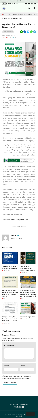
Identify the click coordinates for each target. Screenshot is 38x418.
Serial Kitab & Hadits (15, 18)
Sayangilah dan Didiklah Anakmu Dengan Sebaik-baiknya (27, 268)
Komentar (9, 346)
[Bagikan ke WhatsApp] (31, 31)
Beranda (4, 18)
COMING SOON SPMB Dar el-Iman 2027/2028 (20, 14)
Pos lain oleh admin (16, 238)
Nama (6, 366)
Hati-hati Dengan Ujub (27, 317)
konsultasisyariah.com (19, 220)
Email (22, 366)
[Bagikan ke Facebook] (24, 32)
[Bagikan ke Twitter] (28, 32)
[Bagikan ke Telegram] (34, 32)
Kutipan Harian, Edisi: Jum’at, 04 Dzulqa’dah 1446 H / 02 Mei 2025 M (9, 319)
